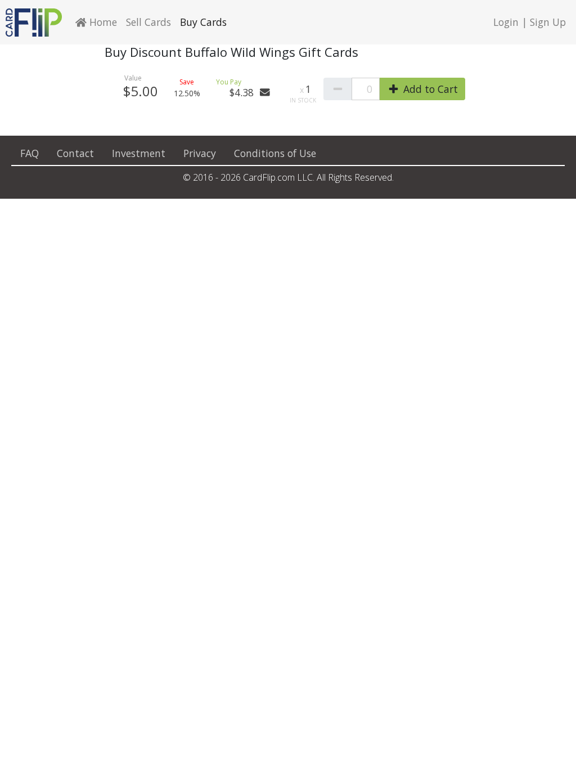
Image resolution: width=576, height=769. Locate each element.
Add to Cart (429, 89)
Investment (138, 153)
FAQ (29, 153)
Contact (75, 153)
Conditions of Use (275, 153)
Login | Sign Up (529, 22)
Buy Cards (203, 22)
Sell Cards (148, 22)
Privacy (199, 153)
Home (102, 22)
